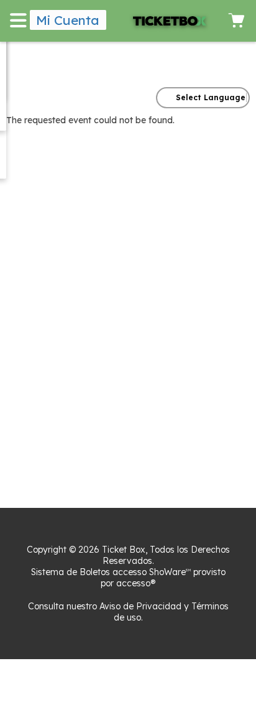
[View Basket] (236, 20)
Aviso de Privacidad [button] (140, 606)
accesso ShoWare (151, 572)
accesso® (135, 583)
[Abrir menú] (20, 20)
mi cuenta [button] (67, 20)
